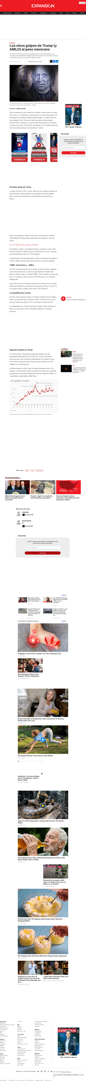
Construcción (21, 1048)
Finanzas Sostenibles (41, 1021)
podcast (69, 297)
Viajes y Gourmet (5, 1063)
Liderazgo (38, 1032)
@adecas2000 (29, 526)
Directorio (47, 1080)
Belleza (2, 1062)
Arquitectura (21, 1053)
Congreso (3, 1044)
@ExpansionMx (21, 108)
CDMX (2, 1045)
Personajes (38, 1060)
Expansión (25, 512)
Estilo (19, 1036)
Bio (23, 523)
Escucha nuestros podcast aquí (76, 299)
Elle (18, 1024)
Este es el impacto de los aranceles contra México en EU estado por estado (67, 498)
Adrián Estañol (26, 521)
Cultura (19, 1021)
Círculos (2, 1058)
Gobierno (3, 1041)
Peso (32, 470)
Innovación (38, 1023)
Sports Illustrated (40, 1039)
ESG (68, 13)
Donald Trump (39, 470)
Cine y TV (20, 1040)
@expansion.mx (45, 1071)
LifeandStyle (4, 1036)
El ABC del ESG (39, 1024)
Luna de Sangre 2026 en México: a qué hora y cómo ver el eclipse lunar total (79, 370)
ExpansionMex (49, 1071)
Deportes (20, 1039)
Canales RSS (39, 1080)
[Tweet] (51, 61)
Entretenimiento (22, 1037)
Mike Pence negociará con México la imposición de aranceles (15, 498)
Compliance (11, 1080)
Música (19, 1042)
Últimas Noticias (7, 13)
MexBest (37, 1054)
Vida (74, 365)
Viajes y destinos (40, 1058)
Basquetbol (38, 1045)
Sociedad (3, 1050)
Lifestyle (37, 1048)
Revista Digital (82, 2)
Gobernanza (21, 1063)
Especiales (38, 1036)
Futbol (37, 1040)
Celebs (19, 1029)
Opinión (2, 1049)
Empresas (17, 13)
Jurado (37, 1065)
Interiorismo (21, 1055)
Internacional (43, 13)
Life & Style (20, 1034)
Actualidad (38, 1031)
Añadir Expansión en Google (36, 61)
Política (25, 13)
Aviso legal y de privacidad (25, 1080)
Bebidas (37, 1057)
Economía (33, 13)
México (74, 351)
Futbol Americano (40, 1044)
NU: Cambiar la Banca (73, 127)
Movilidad (20, 1065)
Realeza (2, 1057)
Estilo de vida (21, 1031)
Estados (2, 1047)
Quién (1, 1054)
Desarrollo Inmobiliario (24, 1050)
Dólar (27, 470)
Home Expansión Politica (7, 1024)
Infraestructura (21, 1052)
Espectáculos (4, 1055)
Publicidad (3, 1080)
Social (19, 1061)
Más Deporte (38, 1047)
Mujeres (75, 13)
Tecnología (53, 13)
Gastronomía (38, 1055)
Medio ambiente (22, 1060)
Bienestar (38, 1061)
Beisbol (37, 1042)
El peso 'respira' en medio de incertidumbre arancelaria (41, 497)
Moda (1, 1060)
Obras (61, 13)
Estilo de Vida (39, 1063)
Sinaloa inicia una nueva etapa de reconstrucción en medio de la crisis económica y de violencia (78, 358)
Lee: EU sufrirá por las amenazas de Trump (24, 245)
